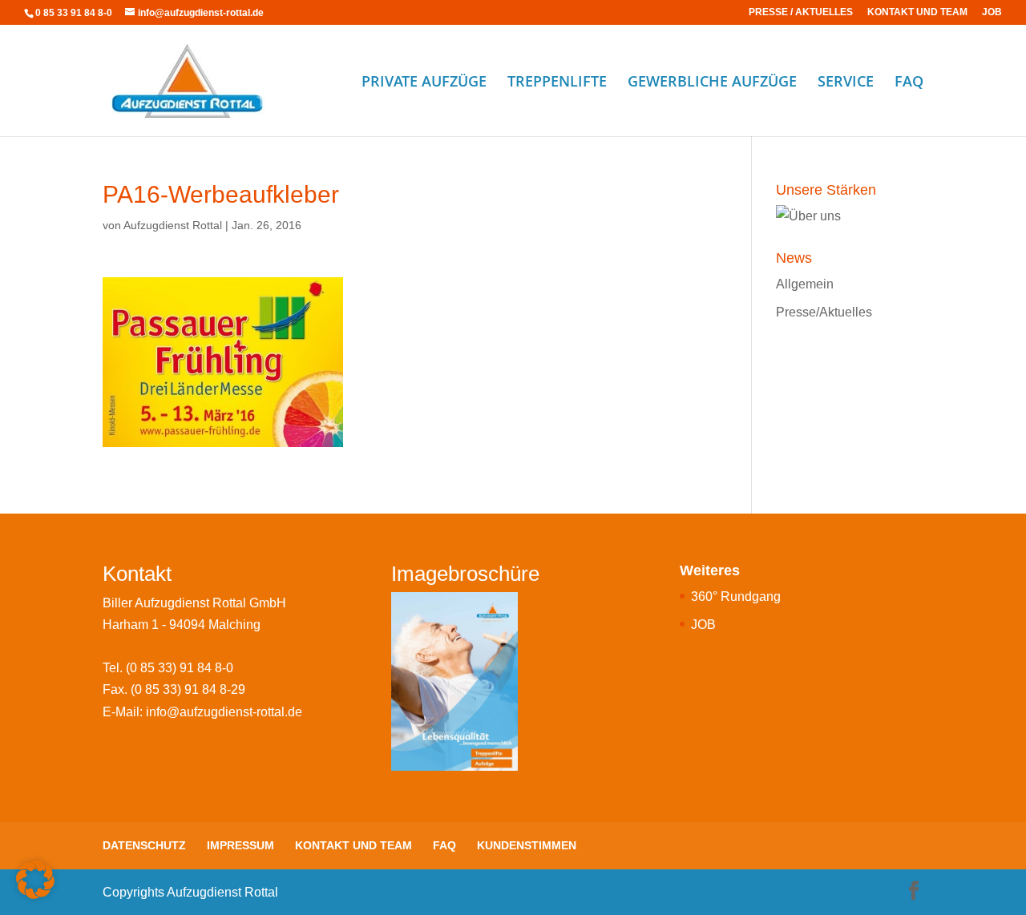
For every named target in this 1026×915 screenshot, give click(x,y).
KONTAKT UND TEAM (917, 12)
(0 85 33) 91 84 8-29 (188, 689)
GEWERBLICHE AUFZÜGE (712, 83)
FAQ (909, 83)
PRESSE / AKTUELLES (801, 12)
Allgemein (805, 284)
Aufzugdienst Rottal (172, 225)
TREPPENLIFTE (557, 83)
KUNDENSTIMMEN (526, 845)
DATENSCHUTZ (144, 845)
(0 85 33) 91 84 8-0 (179, 668)
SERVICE (846, 83)
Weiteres (710, 570)
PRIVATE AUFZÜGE (424, 83)
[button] (35, 879)
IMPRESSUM (240, 845)
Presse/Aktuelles (824, 312)
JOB (992, 12)
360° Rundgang (736, 596)
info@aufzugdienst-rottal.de (224, 712)
